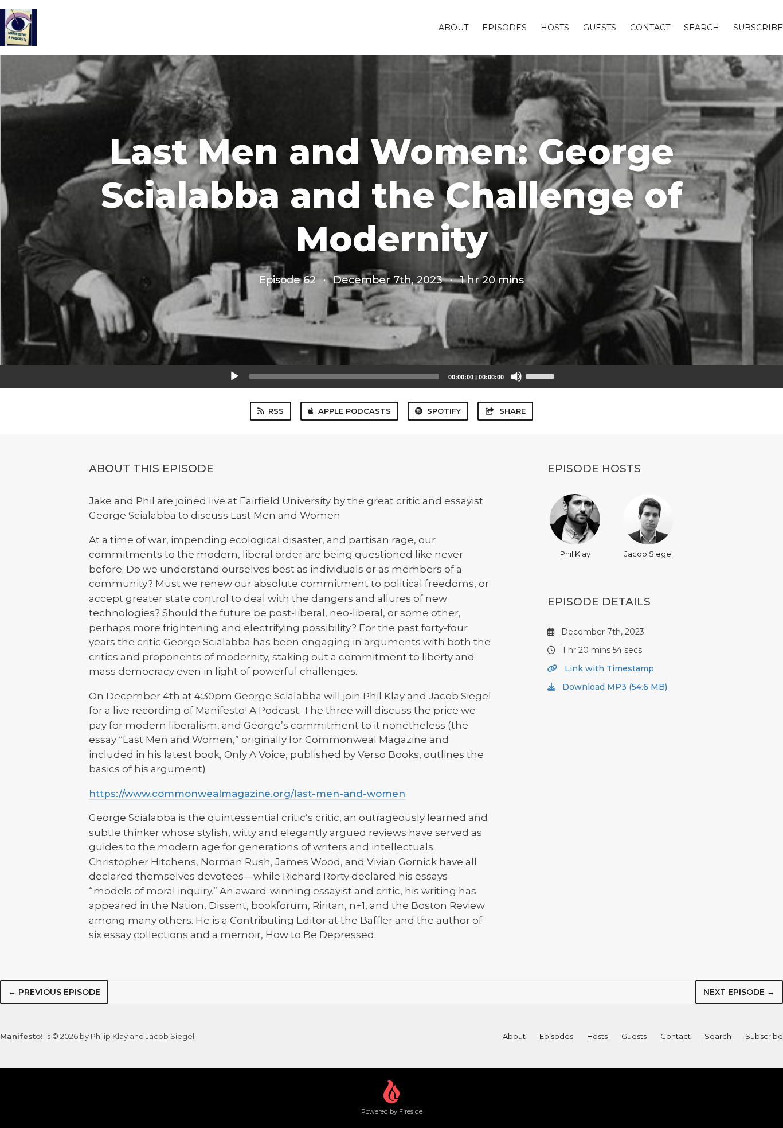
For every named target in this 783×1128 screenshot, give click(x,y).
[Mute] (516, 376)
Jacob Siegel (648, 553)
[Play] (234, 376)
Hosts (555, 27)
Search (701, 27)
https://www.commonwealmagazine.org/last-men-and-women (247, 793)
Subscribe (758, 27)
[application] (391, 376)
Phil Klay (575, 553)
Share (512, 410)
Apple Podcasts (354, 410)
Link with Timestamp (608, 668)
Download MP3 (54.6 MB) (613, 687)
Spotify (444, 410)
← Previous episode (54, 992)
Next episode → (739, 992)
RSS (276, 410)
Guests (599, 27)
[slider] (542, 375)
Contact (650, 27)
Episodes (504, 27)
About (453, 27)
